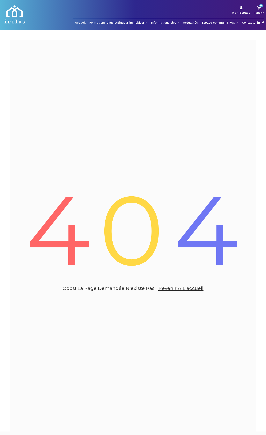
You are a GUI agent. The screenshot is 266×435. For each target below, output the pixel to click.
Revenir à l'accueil (180, 288)
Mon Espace (241, 12)
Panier (259, 10)
